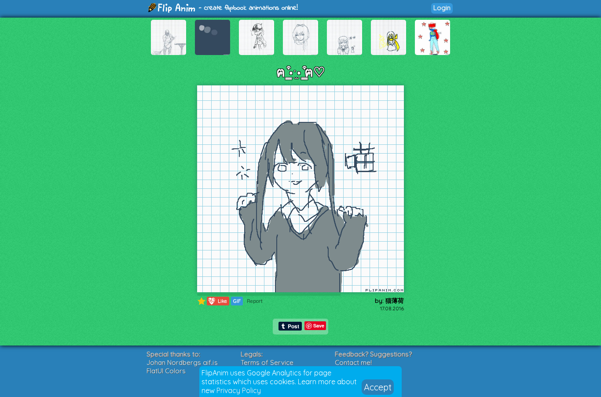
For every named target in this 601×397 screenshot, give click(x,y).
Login (442, 8)
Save (318, 325)
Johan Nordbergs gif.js (182, 362)
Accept (378, 387)
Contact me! (353, 362)
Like (217, 301)
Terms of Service (267, 362)
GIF (237, 301)
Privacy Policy (238, 390)
